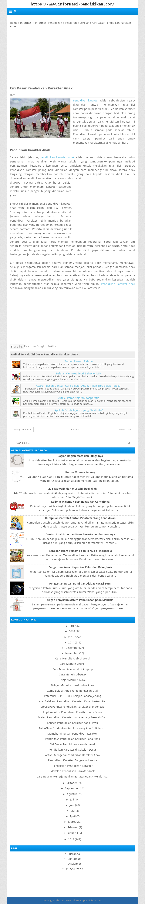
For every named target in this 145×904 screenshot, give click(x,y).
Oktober (72, 783)
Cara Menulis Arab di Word (72, 658)
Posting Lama (125, 429)
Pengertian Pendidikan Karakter (72, 766)
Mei (72, 810)
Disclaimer (74, 863)
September (72, 788)
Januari (71, 833)
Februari (72, 827)
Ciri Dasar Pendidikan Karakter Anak (73, 744)
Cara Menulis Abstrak (72, 674)
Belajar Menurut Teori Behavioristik (78, 373)
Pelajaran (71, 22)
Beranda (75, 429)
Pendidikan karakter (86, 100)
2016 (72, 631)
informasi (26, 22)
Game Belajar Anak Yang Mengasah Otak (72, 690)
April (73, 816)
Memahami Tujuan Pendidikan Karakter (72, 733)
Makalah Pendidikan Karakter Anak (72, 771)
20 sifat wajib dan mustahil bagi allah (72, 488)
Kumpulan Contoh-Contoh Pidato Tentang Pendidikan (80, 518)
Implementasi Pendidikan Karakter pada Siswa (72, 712)
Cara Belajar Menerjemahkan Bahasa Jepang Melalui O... (72, 776)
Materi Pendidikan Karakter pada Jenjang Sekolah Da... (72, 717)
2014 (71, 642)
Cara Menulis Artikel (72, 663)
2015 (71, 637)
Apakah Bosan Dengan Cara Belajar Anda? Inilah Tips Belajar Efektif (78, 385)
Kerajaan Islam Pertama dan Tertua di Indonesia (80, 551)
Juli (72, 799)
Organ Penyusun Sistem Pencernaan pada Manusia (80, 600)
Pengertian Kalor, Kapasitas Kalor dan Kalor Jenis (80, 567)
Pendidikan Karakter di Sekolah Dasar (72, 749)
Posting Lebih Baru (22, 429)
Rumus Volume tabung (80, 472)
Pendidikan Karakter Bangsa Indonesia (72, 760)
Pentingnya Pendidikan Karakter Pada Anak (72, 739)
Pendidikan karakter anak (118, 284)
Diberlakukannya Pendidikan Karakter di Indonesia (72, 706)
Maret (72, 821)
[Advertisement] (41, 56)
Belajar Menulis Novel (72, 680)
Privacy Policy (74, 868)
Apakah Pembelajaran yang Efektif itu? (78, 410)
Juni (71, 805)
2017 (73, 626)
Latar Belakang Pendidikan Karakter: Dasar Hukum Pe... (72, 701)
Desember (72, 647)
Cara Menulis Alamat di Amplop (72, 669)
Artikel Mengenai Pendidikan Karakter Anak (72, 755)
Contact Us (74, 859)
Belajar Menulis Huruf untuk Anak (72, 685)
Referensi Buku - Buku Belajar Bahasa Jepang (72, 696)
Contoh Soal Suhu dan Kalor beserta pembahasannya (80, 534)
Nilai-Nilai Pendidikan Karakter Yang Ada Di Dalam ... (72, 728)
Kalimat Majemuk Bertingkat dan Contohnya (80, 501)
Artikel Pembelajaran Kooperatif (78, 398)
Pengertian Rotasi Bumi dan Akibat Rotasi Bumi (80, 583)
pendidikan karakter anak (58, 157)
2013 (71, 839)
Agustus (72, 794)
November (72, 653)
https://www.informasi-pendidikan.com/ (79, 900)
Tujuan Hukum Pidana (79, 361)
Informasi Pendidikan (48, 22)
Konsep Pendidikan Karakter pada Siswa (72, 723)
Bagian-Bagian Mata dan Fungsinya (80, 456)
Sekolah (84, 22)
